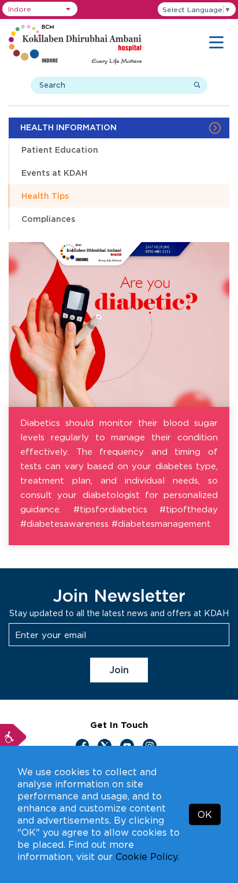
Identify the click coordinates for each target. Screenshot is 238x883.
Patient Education (59, 149)
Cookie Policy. (147, 856)
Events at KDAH (54, 172)
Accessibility (13, 737)
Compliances (48, 218)
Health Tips (45, 195)
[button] (39, 9)
